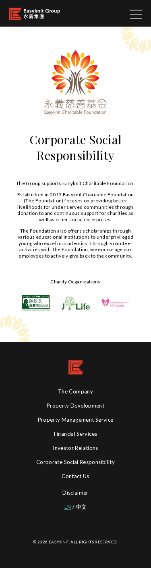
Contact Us (75, 476)
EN (67, 507)
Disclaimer (75, 492)
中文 (81, 507)
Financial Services (75, 434)
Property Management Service (76, 419)
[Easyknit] (34, 13)
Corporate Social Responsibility (75, 462)
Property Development (75, 405)
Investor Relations (75, 448)
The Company (75, 391)
